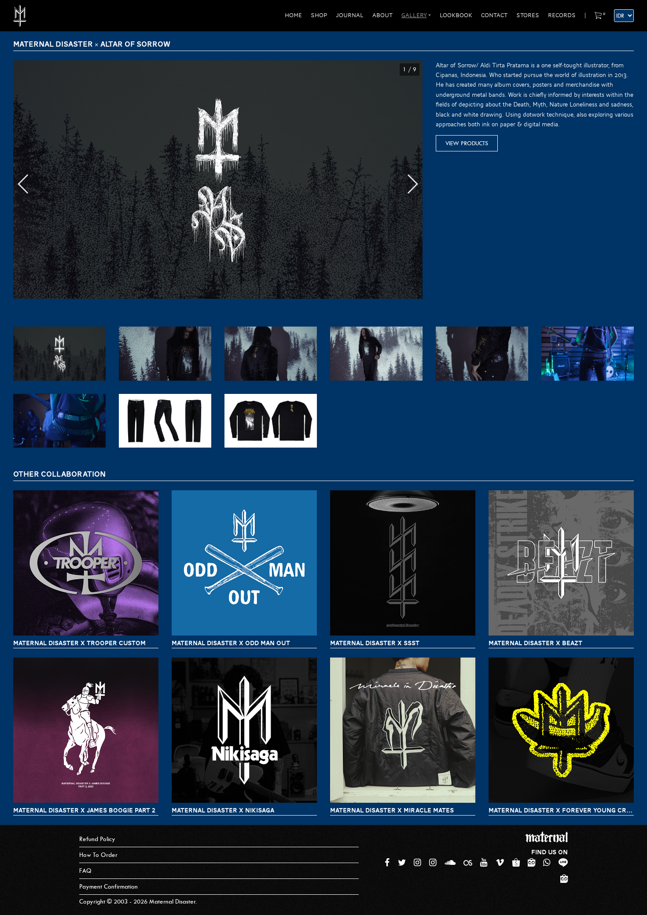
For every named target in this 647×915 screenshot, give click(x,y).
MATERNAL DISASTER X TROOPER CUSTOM (79, 643)
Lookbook (456, 15)
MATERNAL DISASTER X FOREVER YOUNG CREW (561, 810)
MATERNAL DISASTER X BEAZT (535, 643)
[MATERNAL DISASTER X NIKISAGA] (244, 730)
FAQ (85, 871)
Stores (527, 15)
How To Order (98, 855)
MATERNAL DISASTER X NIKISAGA (223, 810)
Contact (494, 15)
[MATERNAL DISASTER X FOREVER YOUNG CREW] (561, 730)
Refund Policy (97, 839)
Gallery (414, 15)
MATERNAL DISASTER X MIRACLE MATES (392, 810)
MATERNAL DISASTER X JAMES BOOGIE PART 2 (84, 810)
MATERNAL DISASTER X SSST (374, 643)
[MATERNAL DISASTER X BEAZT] (561, 563)
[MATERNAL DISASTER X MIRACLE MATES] (402, 730)
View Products (466, 143)
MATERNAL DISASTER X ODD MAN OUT (231, 643)
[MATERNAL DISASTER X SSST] (402, 563)
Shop (319, 15)
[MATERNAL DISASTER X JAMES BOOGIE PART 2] (85, 730)
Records (562, 15)
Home (293, 15)
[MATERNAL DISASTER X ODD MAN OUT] (244, 563)
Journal (350, 15)
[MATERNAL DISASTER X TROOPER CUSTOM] (85, 563)
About (382, 15)
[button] (23, 184)
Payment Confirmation (108, 886)
